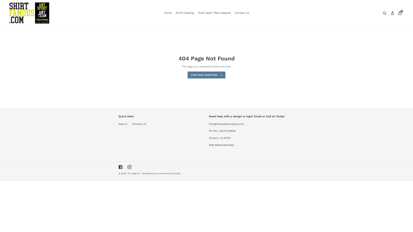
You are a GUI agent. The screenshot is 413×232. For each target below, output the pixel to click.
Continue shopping (204, 75)
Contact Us (139, 124)
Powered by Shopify (170, 173)
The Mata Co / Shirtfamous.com (143, 173)
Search (123, 124)
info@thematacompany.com (226, 124)
